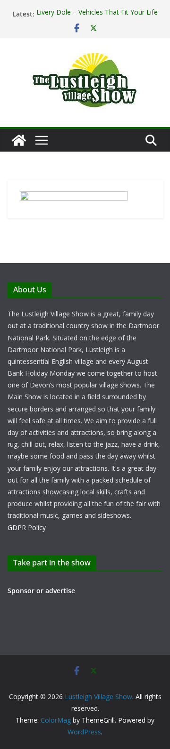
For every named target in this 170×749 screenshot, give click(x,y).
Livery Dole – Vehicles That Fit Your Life (97, 12)
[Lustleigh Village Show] (19, 140)
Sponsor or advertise (41, 590)
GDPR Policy (27, 527)
